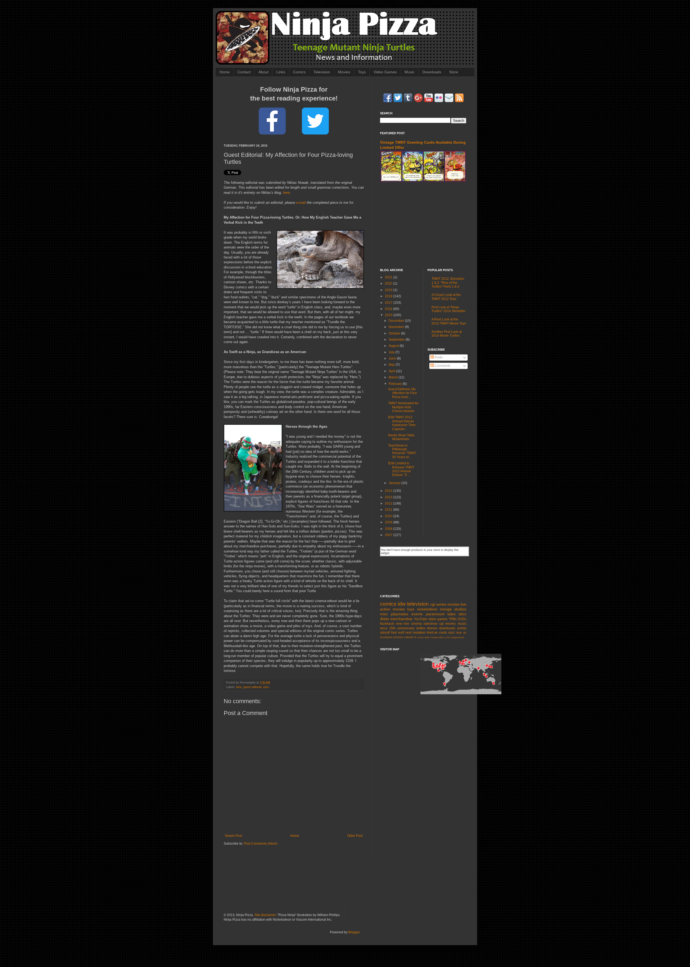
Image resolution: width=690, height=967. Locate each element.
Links (280, 72)
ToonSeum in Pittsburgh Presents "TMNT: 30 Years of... (402, 451)
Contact (244, 72)
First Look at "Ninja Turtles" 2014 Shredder (448, 309)
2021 (389, 277)
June (393, 358)
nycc (451, 632)
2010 (389, 516)
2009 (389, 522)
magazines (457, 637)
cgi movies (447, 624)
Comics (299, 72)
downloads (447, 628)
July (392, 352)
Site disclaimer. (265, 915)
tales (451, 614)
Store (453, 72)
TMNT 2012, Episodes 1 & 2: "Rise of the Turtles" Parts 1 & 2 (448, 282)
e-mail (301, 203)
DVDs (462, 619)
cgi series (438, 604)
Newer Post (233, 836)
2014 (389, 491)
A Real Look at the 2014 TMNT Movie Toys (449, 321)
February (396, 384)
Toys (362, 72)
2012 (389, 503)
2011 (389, 510)
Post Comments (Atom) (260, 843)
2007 (389, 535)
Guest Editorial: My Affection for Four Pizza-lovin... (402, 393)
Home (224, 72)
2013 (389, 497)
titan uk (461, 632)
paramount (435, 614)
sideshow (430, 624)
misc (266, 687)
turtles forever (426, 628)
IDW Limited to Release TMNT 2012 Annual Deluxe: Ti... (401, 469)
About (263, 72)
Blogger (354, 932)
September (397, 339)
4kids (384, 619)
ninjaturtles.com (440, 637)
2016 (389, 309)
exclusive (386, 637)
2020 (389, 283)
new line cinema (409, 624)
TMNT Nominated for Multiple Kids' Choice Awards (403, 407)
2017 (389, 303)
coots (443, 632)
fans (239, 687)
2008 (389, 529)
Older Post (355, 836)
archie (461, 628)
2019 (389, 290)
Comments (442, 366)
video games (437, 619)
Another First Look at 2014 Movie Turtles (447, 333)
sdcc (462, 614)
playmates (399, 614)
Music (410, 72)
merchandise (401, 619)
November (397, 327)
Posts (438, 357)
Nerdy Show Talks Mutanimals (401, 437)
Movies (344, 72)
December (397, 321)
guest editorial (252, 687)
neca (383, 628)
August (394, 346)
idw (402, 604)
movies (453, 604)
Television (321, 72)
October (395, 333)
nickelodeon (427, 609)
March (394, 377)
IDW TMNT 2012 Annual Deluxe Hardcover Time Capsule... (402, 423)
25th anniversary (402, 628)
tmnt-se (432, 632)
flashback (387, 624)
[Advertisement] (423, 225)
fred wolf (397, 632)
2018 (389, 296)
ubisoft (385, 632)
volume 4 (410, 637)
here (286, 193)
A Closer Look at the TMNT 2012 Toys (446, 297)
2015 (389, 315)
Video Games (385, 72)
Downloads (431, 72)
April (392, 371)
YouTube (420, 619)
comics (388, 604)
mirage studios (453, 609)
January (395, 483)
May (392, 365)
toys (410, 609)
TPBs (453, 619)
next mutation (415, 632)
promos (398, 637)
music (462, 624)
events (417, 614)
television (418, 604)
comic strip (423, 637)
